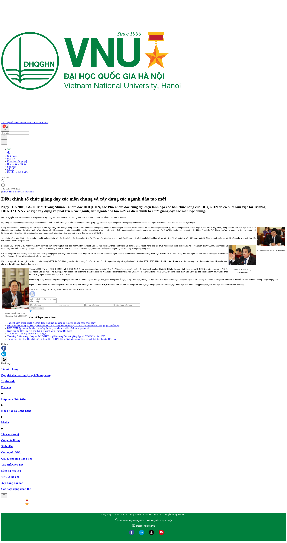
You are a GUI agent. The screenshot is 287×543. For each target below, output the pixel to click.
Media (5, 422)
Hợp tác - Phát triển (13, 399)
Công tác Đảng (10, 440)
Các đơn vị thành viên (17, 172)
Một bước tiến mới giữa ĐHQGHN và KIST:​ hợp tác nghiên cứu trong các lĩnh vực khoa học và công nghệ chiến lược (63, 325)
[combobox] (5, 128)
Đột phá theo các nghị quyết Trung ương (26, 375)
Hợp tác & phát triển (16, 164)
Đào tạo (11, 158)
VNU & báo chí (10, 476)
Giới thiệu (12, 156)
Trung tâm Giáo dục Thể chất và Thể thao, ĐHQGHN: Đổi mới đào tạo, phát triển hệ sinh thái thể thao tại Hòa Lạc (61, 339)
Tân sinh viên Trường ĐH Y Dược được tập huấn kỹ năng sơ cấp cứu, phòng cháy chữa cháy (51, 323)
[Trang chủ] (91, 120)
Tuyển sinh (8, 381)
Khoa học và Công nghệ (16, 410)
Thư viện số (7, 122)
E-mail (28, 122)
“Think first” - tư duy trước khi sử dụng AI (27, 333)
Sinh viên (11, 166)
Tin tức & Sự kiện (10, 191)
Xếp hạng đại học (12, 482)
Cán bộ (10, 169)
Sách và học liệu (11, 470)
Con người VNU (11, 452)
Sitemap (45, 122)
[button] (143, 348)
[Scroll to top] (4, 495)
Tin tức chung (27, 191)
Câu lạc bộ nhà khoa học (16, 458)
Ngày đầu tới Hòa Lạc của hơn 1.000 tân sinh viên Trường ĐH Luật (39, 331)
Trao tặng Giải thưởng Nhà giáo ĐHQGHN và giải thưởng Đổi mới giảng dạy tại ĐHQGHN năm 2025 (56, 336)
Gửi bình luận (36, 308)
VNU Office (19, 122)
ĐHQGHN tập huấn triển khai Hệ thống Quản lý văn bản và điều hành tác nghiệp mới (48, 328)
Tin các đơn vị (10, 434)
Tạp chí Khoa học (12, 464)
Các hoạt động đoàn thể (16, 488)
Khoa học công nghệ (17, 161)
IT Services (36, 122)
